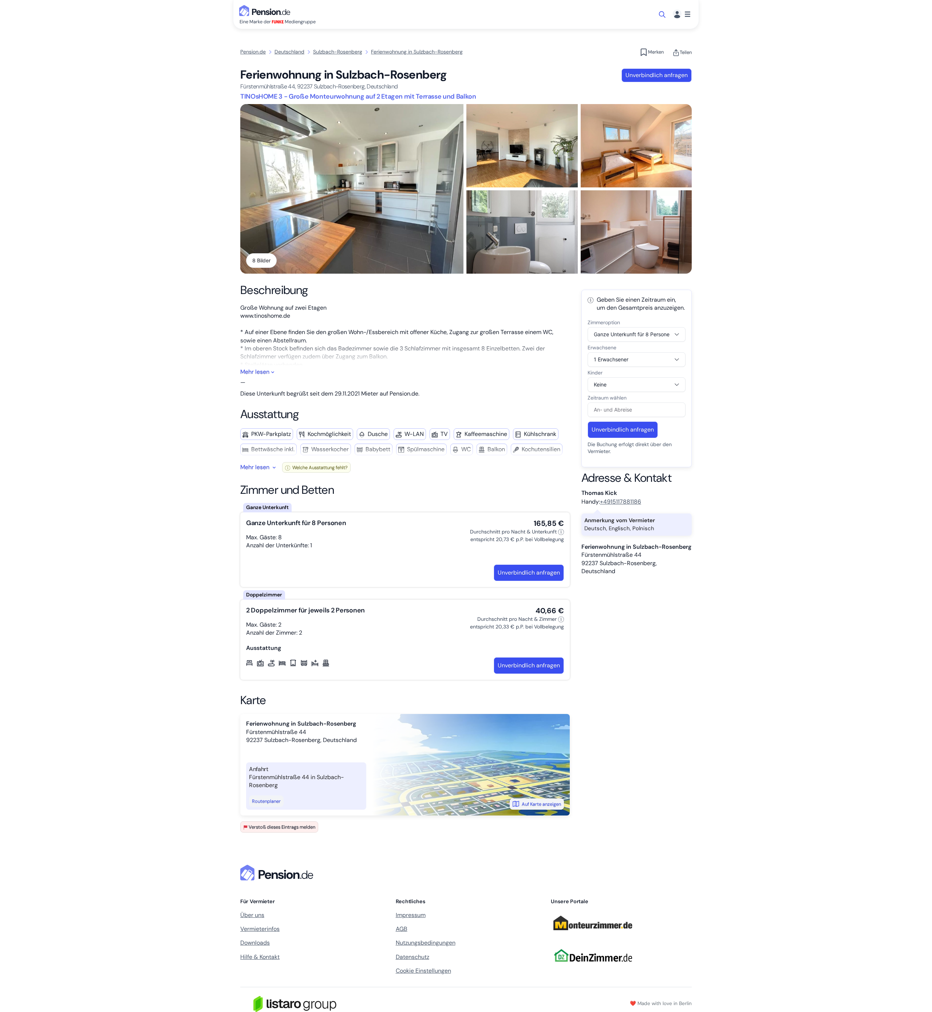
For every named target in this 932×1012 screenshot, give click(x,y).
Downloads (255, 942)
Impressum (411, 915)
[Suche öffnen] (663, 15)
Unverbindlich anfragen (656, 75)
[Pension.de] (266, 10)
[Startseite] (278, 873)
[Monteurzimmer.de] (593, 933)
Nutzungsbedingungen (425, 942)
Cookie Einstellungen (423, 971)
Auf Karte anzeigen (541, 804)
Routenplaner (266, 801)
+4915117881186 (620, 501)
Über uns (252, 915)
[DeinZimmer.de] (593, 966)
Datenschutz (412, 957)
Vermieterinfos (260, 929)
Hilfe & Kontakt (260, 957)
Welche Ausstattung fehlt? (319, 467)
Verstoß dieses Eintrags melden (282, 827)
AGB (401, 929)
